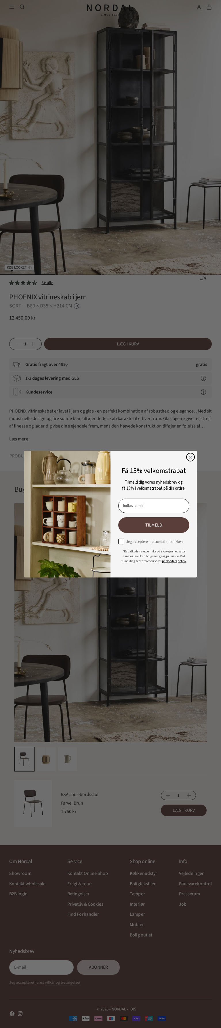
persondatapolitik (174, 561)
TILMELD (153, 525)
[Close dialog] (190, 457)
